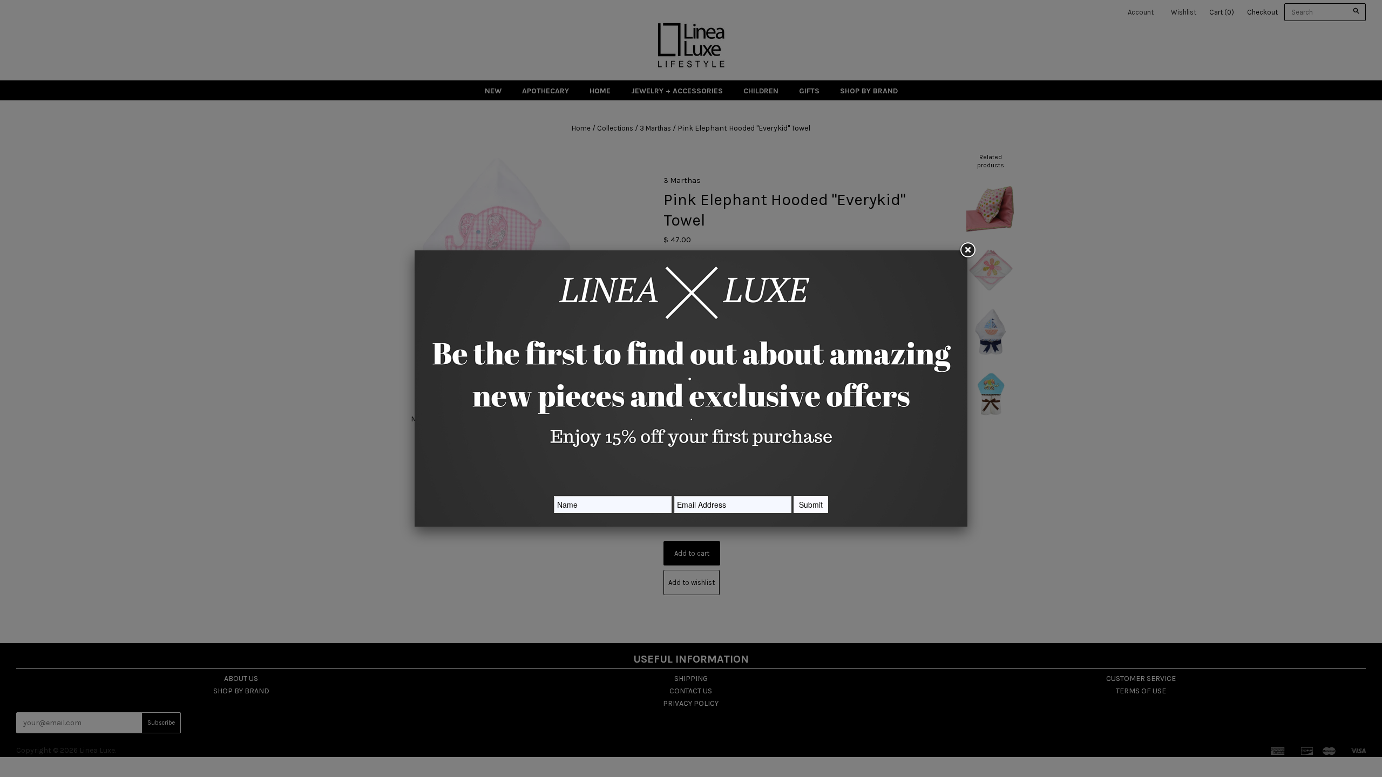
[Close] (967, 250)
